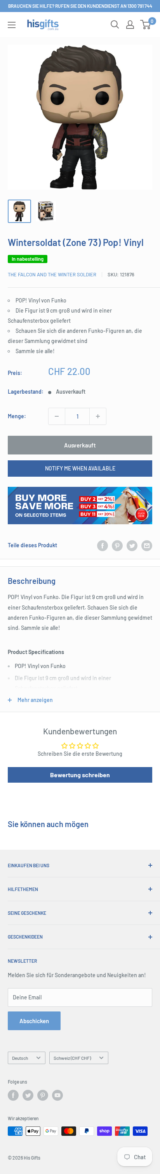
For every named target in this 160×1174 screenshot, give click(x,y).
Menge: (17, 416)
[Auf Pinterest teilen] (117, 545)
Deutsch (20, 1058)
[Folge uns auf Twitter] (28, 1095)
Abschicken (34, 1020)
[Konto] (130, 24)
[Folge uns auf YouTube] (57, 1095)
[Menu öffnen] (12, 25)
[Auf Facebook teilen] (102, 545)
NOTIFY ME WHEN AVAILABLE (80, 468)
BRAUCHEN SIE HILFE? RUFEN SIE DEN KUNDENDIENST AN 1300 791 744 (80, 6)
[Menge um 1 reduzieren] (57, 416)
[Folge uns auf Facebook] (13, 1095)
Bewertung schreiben (80, 774)
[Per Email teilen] (146, 545)
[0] (146, 24)
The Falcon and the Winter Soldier (52, 274)
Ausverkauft (80, 445)
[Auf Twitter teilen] (132, 545)
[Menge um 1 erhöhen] (98, 416)
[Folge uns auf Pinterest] (42, 1095)
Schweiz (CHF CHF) (72, 1058)
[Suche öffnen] (115, 24)
